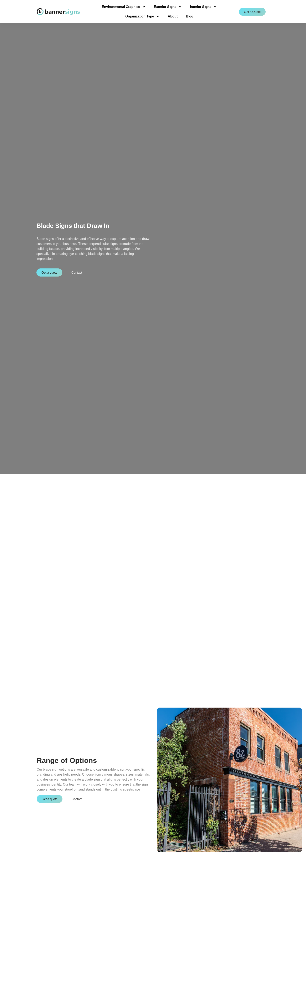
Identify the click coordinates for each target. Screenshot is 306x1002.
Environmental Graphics (121, 7)
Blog (189, 16)
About (173, 16)
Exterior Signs (165, 7)
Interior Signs (200, 7)
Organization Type (139, 16)
